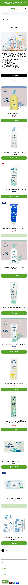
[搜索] (2, 13)
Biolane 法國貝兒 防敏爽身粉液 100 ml (14, 383)
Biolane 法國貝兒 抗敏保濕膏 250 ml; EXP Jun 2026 (14, 228)
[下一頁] (5, 555)
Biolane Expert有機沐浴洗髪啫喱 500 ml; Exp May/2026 (14, 268)
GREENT (15, 579)
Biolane (14, 27)
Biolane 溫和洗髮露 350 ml (14, 113)
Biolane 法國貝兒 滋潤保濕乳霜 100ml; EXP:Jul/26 (14, 189)
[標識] (14, 9)
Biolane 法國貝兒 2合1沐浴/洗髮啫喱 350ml (14, 152)
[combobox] (14, 13)
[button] (26, 9)
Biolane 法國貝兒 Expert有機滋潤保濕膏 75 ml (14, 307)
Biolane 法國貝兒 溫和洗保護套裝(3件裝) (14, 537)
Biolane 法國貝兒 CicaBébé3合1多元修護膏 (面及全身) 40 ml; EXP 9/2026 (14, 422)
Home (2, 19)
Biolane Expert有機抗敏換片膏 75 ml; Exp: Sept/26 (14, 344)
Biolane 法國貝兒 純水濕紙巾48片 (14, 498)
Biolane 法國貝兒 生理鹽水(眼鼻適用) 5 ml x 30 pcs (14, 461)
